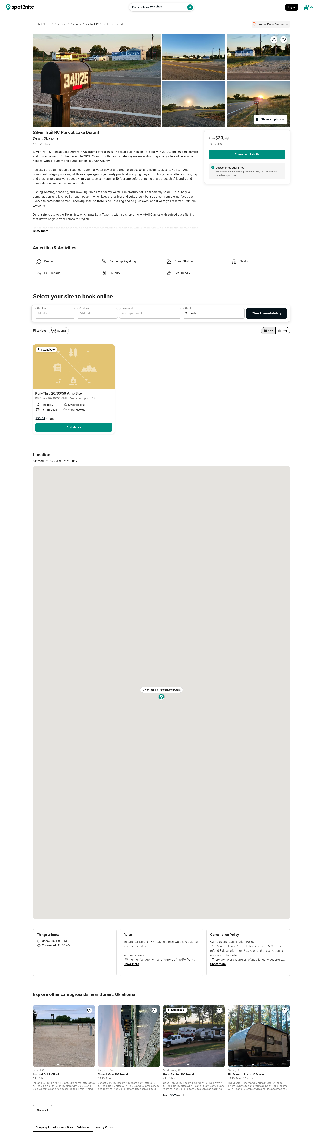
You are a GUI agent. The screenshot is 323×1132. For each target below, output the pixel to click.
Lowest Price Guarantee (273, 24)
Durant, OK (39, 1070)
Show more (40, 231)
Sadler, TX (234, 1070)
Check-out (84, 308)
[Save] (283, 39)
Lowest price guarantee (230, 167)
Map (285, 330)
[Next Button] (90, 1035)
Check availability (247, 154)
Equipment (127, 308)
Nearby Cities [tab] (104, 1127)
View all (42, 1110)
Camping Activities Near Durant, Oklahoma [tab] (63, 1127)
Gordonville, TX (172, 1070)
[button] (59, 330)
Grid (270, 330)
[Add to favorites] (89, 1010)
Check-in (41, 308)
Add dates (74, 427)
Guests (188, 308)
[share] (273, 39)
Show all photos (272, 119)
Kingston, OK (105, 1070)
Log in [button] (291, 7)
